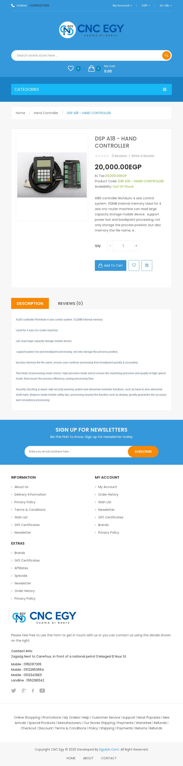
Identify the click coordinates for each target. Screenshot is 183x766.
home (71, 758)
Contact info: (22, 651)
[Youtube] (42, 690)
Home (20, 113)
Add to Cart (113, 265)
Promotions (52, 717)
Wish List (21, 517)
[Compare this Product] (146, 265)
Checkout (28, 728)
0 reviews (119, 156)
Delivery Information (30, 494)
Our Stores (91, 723)
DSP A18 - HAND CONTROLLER (89, 113)
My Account (121, 5)
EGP (145, 5)
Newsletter (23, 532)
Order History (108, 494)
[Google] (24, 690)
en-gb (165, 5)
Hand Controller (46, 113)
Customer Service (106, 717)
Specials (21, 575)
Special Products (42, 723)
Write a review (142, 156)
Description (30, 303)
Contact (109, 758)
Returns (141, 728)
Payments (125, 723)
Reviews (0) (70, 303)
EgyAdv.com (109, 749)
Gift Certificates (27, 525)
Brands (103, 525)
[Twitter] (13, 690)
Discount (46, 728)
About (88, 758)
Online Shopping (27, 717)
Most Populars (149, 717)
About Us (21, 487)
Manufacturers (69, 723)
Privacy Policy (25, 502)
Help (85, 717)
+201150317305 (39, 5)
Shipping (108, 723)
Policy (93, 728)
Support (129, 717)
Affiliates (21, 568)
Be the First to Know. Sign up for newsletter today (91, 436)
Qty (98, 246)
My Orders (72, 717)
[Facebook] (33, 690)
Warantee (144, 723)
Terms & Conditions (30, 509)
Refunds (160, 723)
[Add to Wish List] (134, 265)
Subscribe (143, 451)
